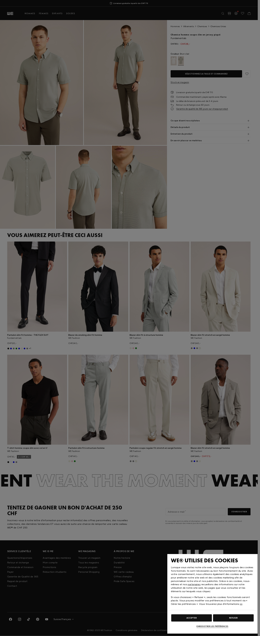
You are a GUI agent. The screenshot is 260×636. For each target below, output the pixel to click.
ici (241, 604)
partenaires (194, 584)
